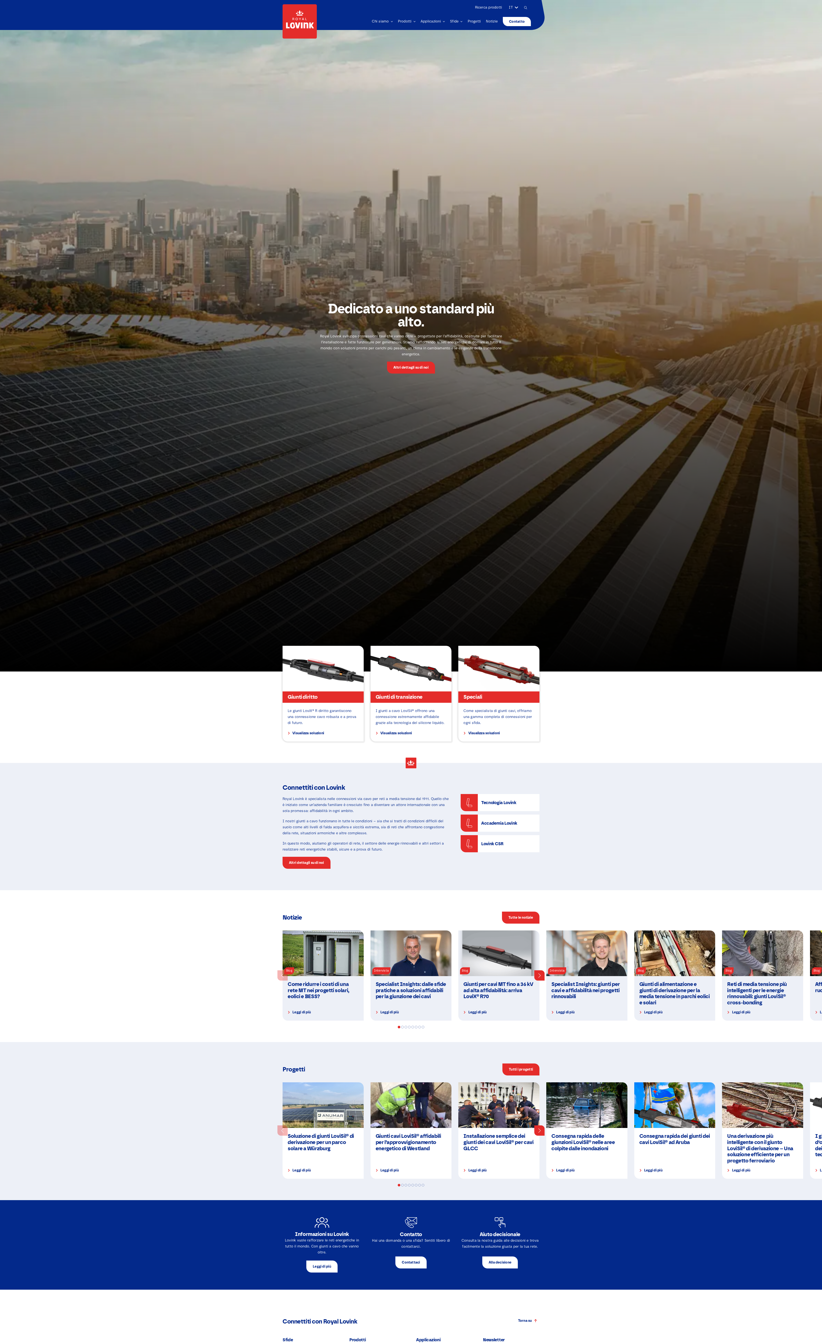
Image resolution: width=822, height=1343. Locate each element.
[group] (323, 975)
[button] (282, 975)
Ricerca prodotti (488, 7)
